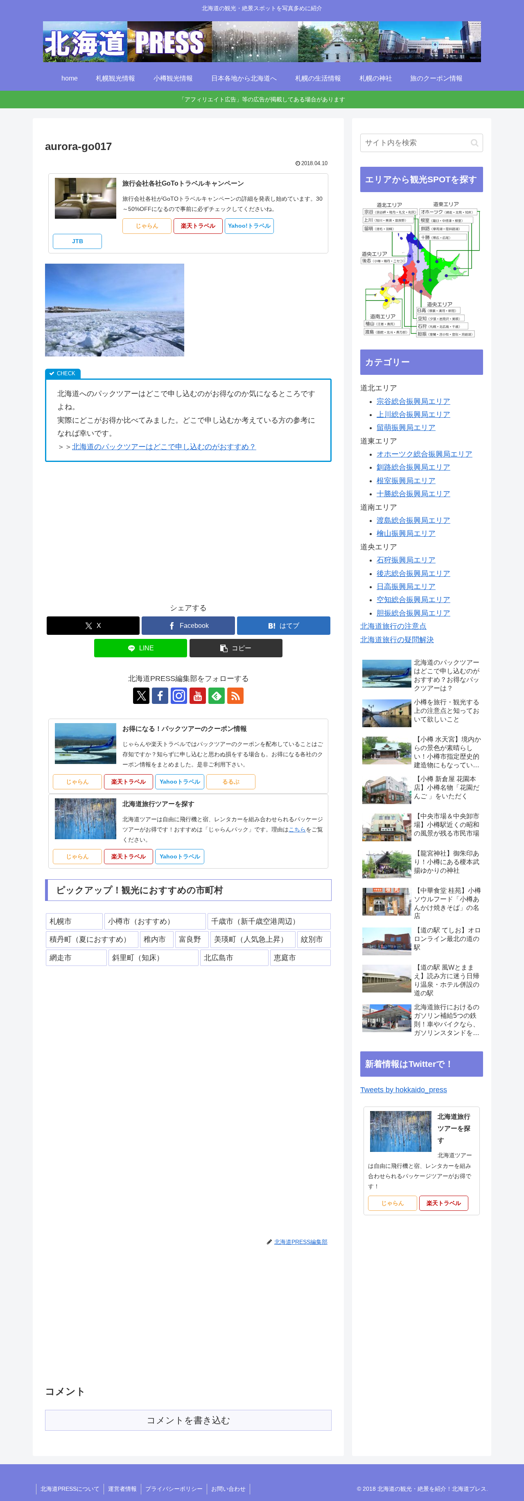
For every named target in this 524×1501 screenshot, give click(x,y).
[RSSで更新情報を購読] (235, 696)
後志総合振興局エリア (413, 573)
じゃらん (147, 225)
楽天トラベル (198, 225)
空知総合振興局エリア (413, 600)
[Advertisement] (114, 529)
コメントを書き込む (188, 1420)
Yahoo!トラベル (249, 225)
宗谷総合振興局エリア (413, 401)
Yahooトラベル (180, 781)
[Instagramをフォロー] (179, 696)
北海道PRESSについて (70, 1488)
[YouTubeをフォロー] (198, 696)
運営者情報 (122, 1488)
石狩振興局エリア (406, 560)
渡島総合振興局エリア (413, 520)
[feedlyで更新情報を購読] (216, 696)
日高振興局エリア (406, 586)
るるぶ (230, 781)
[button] (236, 648)
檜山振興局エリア (406, 533)
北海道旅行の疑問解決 (397, 640)
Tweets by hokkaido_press (403, 1090)
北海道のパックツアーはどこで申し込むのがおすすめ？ (164, 447)
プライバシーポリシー (174, 1488)
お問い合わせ (228, 1488)
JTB (77, 241)
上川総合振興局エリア (413, 414)
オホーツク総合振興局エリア (424, 454)
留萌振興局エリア (406, 427)
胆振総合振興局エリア (413, 613)
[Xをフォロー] (141, 696)
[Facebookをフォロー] (160, 696)
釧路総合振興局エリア (413, 467)
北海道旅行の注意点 (393, 626)
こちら (297, 829)
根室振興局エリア (406, 481)
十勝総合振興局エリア (413, 494)
